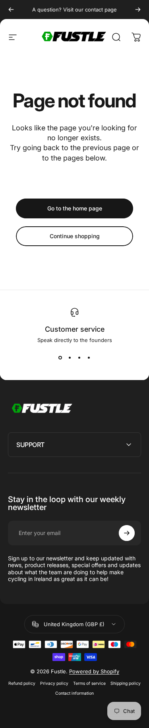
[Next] (138, 9)
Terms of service (89, 683)
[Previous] (11, 9)
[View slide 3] (79, 357)
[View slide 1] (60, 357)
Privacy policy (54, 683)
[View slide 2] (70, 357)
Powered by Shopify (94, 671)
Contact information (74, 693)
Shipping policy (125, 683)
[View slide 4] (89, 357)
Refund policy (21, 683)
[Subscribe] (127, 533)
